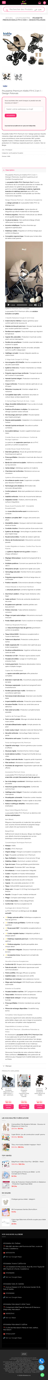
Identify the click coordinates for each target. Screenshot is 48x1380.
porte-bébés (9, 1020)
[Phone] (41, 1361)
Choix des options (8, 1106)
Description (10, 170)
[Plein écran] (39, 305)
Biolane (11, 1372)
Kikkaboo (22, 1365)
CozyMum (33, 1364)
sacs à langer (27, 1020)
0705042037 (10, 1334)
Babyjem (29, 1365)
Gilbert (16, 1367)
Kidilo (8, 156)
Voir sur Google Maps (14, 1257)
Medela (21, 1368)
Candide (27, 1369)
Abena (7, 1365)
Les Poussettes (22, 18)
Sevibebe (34, 1369)
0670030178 (10, 1253)
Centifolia (14, 1365)
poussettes (38, 1018)
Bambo (19, 1364)
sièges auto (18, 1020)
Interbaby (8, 1367)
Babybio (26, 1364)
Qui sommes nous (9, 1364)
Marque (8, 1066)
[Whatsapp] (42, 1375)
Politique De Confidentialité (20, 1359)
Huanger (7, 1368)
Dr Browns (9, 1371)
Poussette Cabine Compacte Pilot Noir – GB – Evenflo (24, 1093)
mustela (12, 1369)
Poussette (20, 153)
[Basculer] (3, 170)
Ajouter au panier (24, 1106)
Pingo (34, 1368)
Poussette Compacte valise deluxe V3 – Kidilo (39, 1093)
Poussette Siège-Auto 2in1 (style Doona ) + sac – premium (8, 1093)
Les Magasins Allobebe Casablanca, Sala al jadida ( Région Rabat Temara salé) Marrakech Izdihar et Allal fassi (24, 1362)
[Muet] (35, 305)
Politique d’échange (24, 1360)
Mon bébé (14, 1368)
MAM (6, 1369)
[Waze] (41, 1367)
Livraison (34, 1359)
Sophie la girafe (29, 1371)
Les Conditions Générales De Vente (23, 1358)
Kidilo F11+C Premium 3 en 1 (19, 134)
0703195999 (10, 1293)
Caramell (39, 1371)
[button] (4, 2)
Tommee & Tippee (37, 1367)
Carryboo (18, 1371)
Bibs (21, 1367)
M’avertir (11, 115)
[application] (24, 274)
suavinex (28, 1368)
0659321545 (10, 1313)
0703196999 (10, 1273)
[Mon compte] (44, 2)
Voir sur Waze (11, 1318)
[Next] (42, 47)
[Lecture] (8, 305)
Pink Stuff (36, 1372)
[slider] (22, 305)
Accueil (9, 18)
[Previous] (6, 47)
